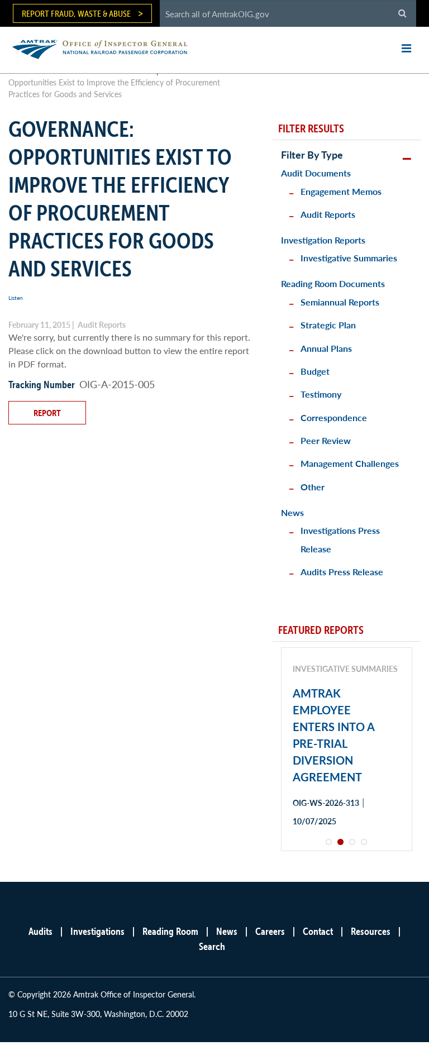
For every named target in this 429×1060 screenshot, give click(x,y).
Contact (318, 931)
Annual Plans (326, 348)
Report (47, 412)
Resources (370, 931)
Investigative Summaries (349, 257)
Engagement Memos (341, 191)
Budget (315, 371)
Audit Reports (328, 214)
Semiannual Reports (340, 301)
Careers (270, 931)
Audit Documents (316, 172)
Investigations (97, 931)
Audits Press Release (342, 571)
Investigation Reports (323, 239)
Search (212, 946)
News (292, 512)
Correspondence (334, 417)
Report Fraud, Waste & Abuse (76, 13)
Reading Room (170, 931)
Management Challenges (350, 463)
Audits (40, 931)
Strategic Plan (328, 324)
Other (313, 486)
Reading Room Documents (333, 283)
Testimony (321, 394)
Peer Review (326, 440)
